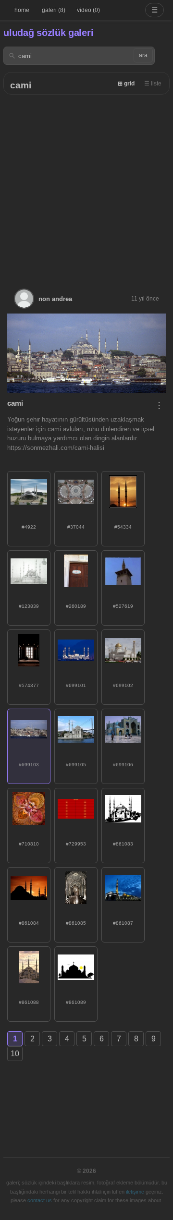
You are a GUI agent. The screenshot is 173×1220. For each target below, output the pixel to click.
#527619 (123, 606)
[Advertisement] (86, 185)
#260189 (76, 606)
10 (15, 1054)
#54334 (123, 527)
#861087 (123, 923)
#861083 (123, 843)
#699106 (123, 764)
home (21, 10)
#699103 (29, 764)
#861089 (76, 1002)
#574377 (29, 685)
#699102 (123, 685)
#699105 (76, 764)
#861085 (76, 923)
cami (20, 85)
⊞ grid (126, 83)
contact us (39, 1200)
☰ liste (152, 83)
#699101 (76, 685)
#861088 (29, 1002)
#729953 (76, 843)
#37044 (76, 527)
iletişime (135, 1192)
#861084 (29, 923)
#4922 (29, 527)
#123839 (29, 606)
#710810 (29, 843)
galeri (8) (53, 10)
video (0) (88, 10)
